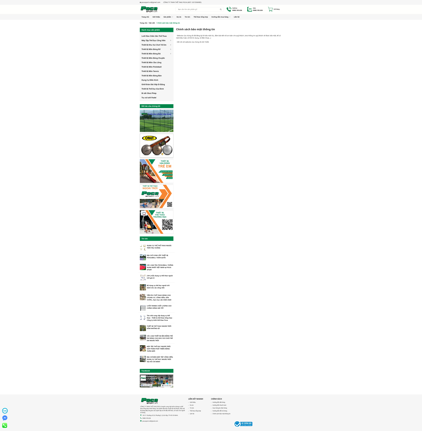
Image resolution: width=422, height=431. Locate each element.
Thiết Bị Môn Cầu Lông (151, 62)
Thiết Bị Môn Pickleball (152, 67)
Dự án (179, 17)
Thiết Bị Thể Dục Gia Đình (153, 89)
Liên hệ (236, 17)
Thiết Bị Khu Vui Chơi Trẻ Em (154, 45)
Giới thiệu (156, 17)
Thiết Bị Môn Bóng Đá (151, 53)
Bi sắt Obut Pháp (149, 93)
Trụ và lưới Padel (149, 97)
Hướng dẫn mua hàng (219, 17)
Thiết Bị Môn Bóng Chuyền (153, 58)
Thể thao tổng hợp (201, 17)
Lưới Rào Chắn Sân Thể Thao (154, 36)
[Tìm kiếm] (220, 9)
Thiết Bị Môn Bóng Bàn (152, 75)
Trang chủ (145, 17)
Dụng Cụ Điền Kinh (150, 80)
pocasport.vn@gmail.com (151, 2)
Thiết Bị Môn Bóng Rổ (151, 49)
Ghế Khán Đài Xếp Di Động (153, 84)
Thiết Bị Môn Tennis (150, 71)
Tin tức (187, 17)
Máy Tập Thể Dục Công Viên (154, 40)
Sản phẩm (167, 17)
